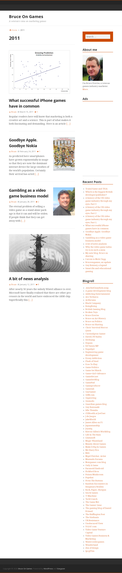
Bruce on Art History (95, 318)
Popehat (89, 477)
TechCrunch (91, 499)
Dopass (88, 343)
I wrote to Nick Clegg (95, 259)
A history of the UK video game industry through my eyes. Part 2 (98, 210)
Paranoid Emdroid (94, 468)
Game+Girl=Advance (95, 373)
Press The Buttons (94, 480)
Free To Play (91, 364)
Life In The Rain (93, 435)
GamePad (90, 382)
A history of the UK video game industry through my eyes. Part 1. (98, 219)
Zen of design (92, 548)
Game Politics (92, 367)
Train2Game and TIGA (96, 189)
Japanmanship (92, 425)
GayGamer (90, 392)
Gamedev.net (91, 376)
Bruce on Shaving (94, 324)
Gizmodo (89, 401)
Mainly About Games (95, 444)
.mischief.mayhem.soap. (97, 288)
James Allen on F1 (94, 422)
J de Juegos (90, 416)
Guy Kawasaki (92, 407)
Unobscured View (94, 523)
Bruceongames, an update (98, 262)
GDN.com (89, 395)
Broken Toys (91, 312)
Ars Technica (91, 297)
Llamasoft (90, 438)
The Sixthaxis (92, 517)
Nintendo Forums (94, 459)
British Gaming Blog (95, 309)
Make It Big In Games (95, 447)
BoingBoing (91, 306)
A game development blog (98, 291)
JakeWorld (90, 419)
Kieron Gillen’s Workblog (97, 431)
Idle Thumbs (91, 410)
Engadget (90, 349)
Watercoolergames (94, 542)
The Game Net (92, 502)
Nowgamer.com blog (95, 462)
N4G (87, 453)
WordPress (48, 568)
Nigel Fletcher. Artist (95, 456)
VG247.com (91, 526)
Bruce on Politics (93, 321)
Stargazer (61, 568)
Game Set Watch (93, 370)
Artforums (90, 300)
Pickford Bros (92, 471)
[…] (68, 123)
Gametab (89, 389)
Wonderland (91, 545)
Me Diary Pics (92, 450)
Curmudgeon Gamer (95, 334)
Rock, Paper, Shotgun (95, 490)
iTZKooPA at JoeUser (95, 413)
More (85, 89)
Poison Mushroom (94, 474)
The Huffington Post (95, 514)
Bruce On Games (26, 16)
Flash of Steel (91, 361)
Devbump (90, 340)
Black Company (93, 303)
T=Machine (91, 496)
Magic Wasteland (93, 441)
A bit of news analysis (29, 278)
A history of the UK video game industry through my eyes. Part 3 (98, 201)
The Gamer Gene (93, 505)
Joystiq (88, 428)
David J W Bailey (93, 337)
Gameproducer (92, 386)
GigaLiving (90, 398)
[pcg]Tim (89, 551)
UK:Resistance (92, 520)
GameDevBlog (92, 379)
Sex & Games (91, 493)
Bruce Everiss (92, 315)
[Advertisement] (100, 140)
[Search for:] (97, 36)
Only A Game (91, 465)
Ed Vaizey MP (92, 346)
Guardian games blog (96, 404)
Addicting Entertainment (97, 294)
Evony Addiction (93, 358)
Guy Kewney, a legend (96, 265)
